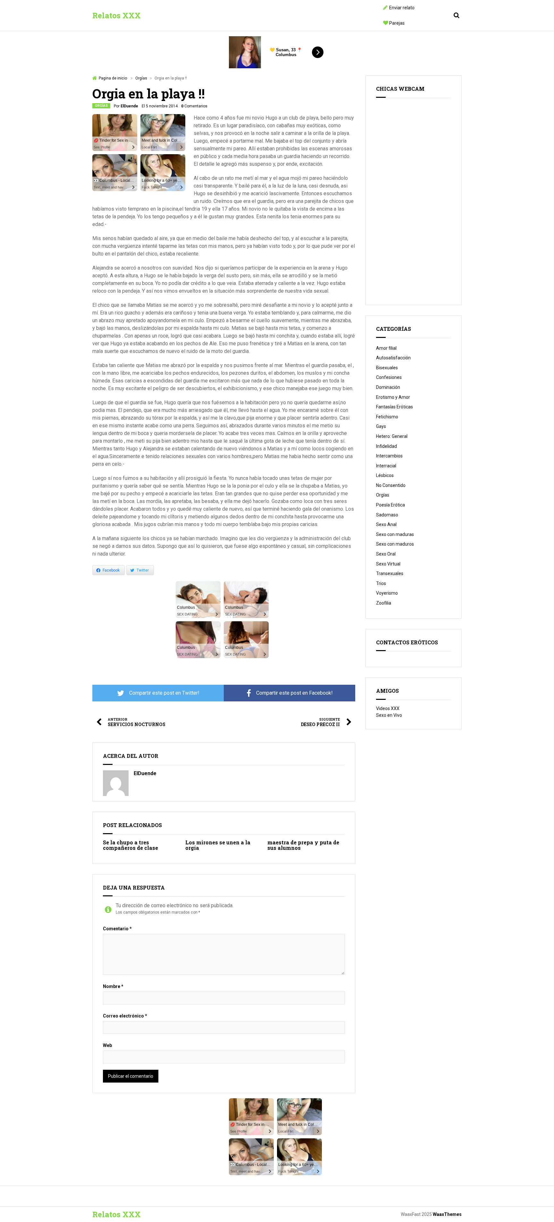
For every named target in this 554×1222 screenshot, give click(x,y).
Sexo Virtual (388, 563)
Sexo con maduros (395, 544)
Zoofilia (383, 603)
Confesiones (389, 377)
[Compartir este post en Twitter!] (158, 693)
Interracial (386, 465)
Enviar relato (402, 7)
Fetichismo (387, 416)
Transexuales (389, 573)
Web (107, 1045)
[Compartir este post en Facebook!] (289, 693)
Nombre (113, 986)
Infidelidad (386, 446)
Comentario (117, 928)
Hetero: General (391, 436)
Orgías (141, 78)
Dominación (388, 387)
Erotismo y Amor (393, 397)
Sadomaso (387, 514)
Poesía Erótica (390, 504)
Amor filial (386, 348)
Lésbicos (385, 475)
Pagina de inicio (113, 78)
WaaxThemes (447, 1214)
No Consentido (391, 485)
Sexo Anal (386, 524)
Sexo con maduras (395, 534)
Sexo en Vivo (389, 715)
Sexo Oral (386, 554)
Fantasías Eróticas (394, 406)
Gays (381, 426)
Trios (381, 583)
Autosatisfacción (393, 357)
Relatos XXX (116, 15)
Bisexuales (387, 367)
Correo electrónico (125, 1015)
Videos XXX (387, 708)
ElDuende (129, 106)
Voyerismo (387, 593)
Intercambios (389, 455)
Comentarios (194, 106)
